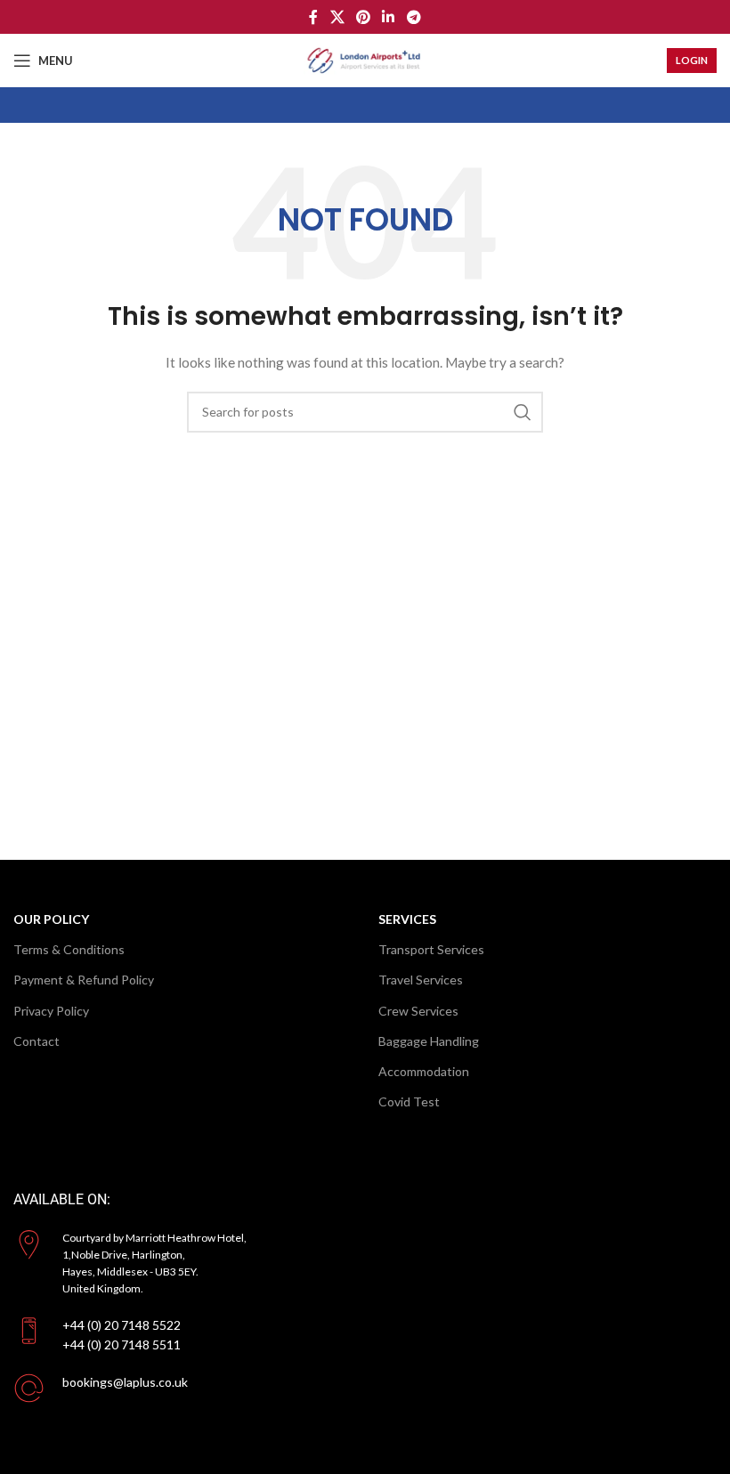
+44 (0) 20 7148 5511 (121, 1344)
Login (692, 60)
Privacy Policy (51, 1010)
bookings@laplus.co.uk (125, 1381)
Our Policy (51, 919)
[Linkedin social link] (389, 17)
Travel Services (420, 979)
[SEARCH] (522, 412)
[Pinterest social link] (363, 17)
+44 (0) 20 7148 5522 (121, 1324)
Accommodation (423, 1071)
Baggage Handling (428, 1041)
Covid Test (409, 1101)
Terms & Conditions (69, 949)
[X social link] (337, 17)
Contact (36, 1041)
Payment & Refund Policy (83, 979)
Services (407, 919)
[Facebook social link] (314, 17)
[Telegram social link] (413, 17)
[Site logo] (365, 59)
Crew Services (418, 1010)
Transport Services (431, 949)
